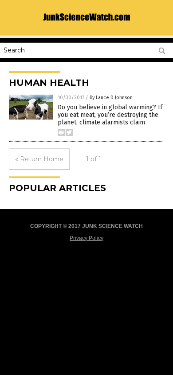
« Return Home (39, 159)
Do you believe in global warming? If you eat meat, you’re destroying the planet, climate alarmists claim (110, 115)
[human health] (86, 24)
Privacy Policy (86, 238)
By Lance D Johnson (111, 97)
